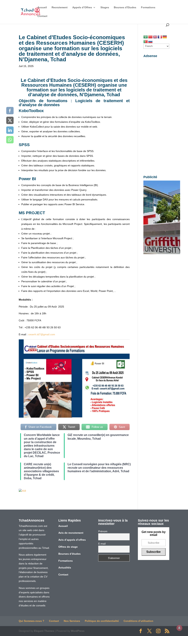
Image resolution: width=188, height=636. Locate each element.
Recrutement (60, 7)
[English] (155, 36)
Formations (148, 7)
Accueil (42, 7)
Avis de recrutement (70, 532)
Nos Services (72, 620)
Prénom (102, 531)
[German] (164, 36)
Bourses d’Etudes (125, 7)
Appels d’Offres (82, 7)
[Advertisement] (156, 114)
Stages (104, 7)
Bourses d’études (69, 553)
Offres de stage (68, 546)
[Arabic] (145, 36)
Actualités (64, 567)
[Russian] (150, 41)
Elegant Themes (44, 630)
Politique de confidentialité (102, 620)
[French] (160, 36)
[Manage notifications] (179, 628)
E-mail (102, 543)
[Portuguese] (145, 41)
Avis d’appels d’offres (72, 539)
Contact (42, 16)
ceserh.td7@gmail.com (41, 334)
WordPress (77, 630)
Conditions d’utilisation (138, 620)
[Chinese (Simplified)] (150, 36)
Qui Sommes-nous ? (31, 620)
